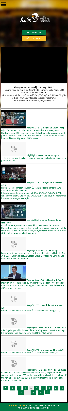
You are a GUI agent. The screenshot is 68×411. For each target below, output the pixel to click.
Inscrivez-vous (16, 405)
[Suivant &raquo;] (47, 392)
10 (20, 392)
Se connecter (34, 32)
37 (41, 392)
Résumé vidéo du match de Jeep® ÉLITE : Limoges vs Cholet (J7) (32, 351)
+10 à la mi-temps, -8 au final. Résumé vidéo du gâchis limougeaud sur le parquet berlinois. (33, 158)
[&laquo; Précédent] (5, 388)
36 (33, 392)
